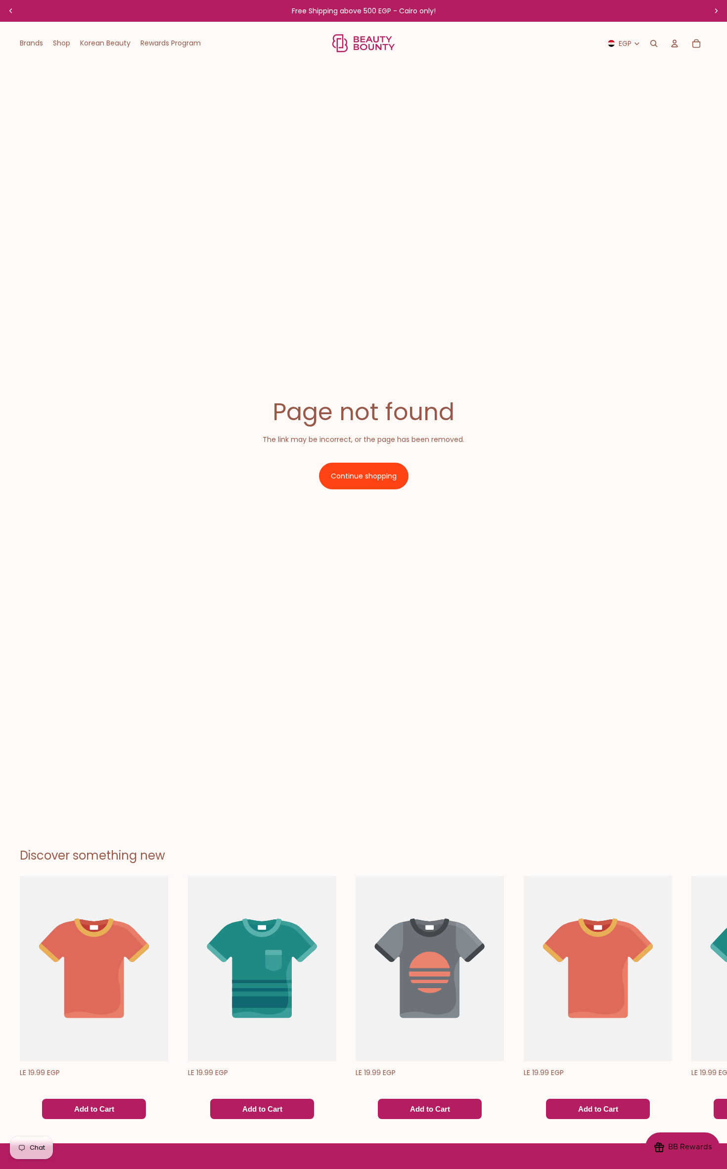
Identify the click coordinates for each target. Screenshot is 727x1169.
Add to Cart (94, 1109)
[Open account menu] (674, 43)
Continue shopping (364, 476)
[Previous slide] (11, 11)
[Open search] (654, 43)
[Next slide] (716, 11)
